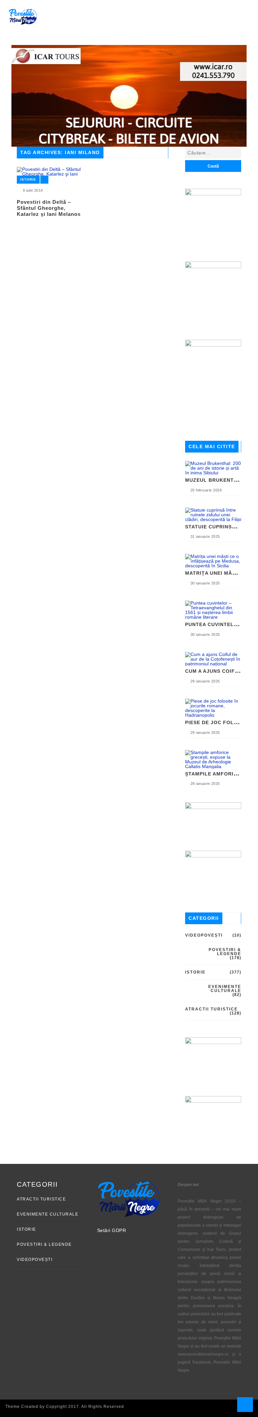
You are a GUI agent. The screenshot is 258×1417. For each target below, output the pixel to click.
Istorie (28, 179)
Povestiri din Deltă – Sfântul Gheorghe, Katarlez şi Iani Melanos (49, 208)
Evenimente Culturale (224, 989)
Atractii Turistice (211, 1009)
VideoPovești (204, 935)
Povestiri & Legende (225, 952)
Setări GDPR (111, 1230)
